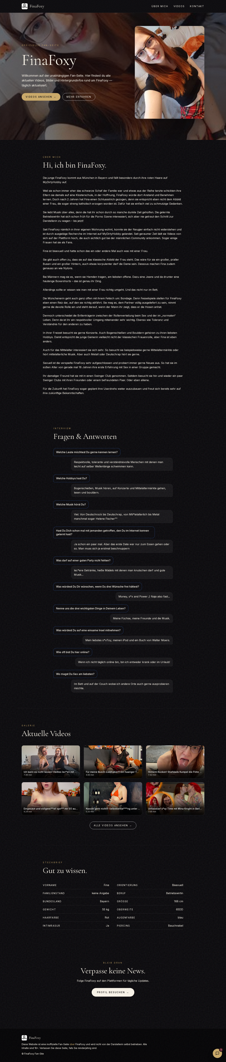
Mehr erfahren (79, 96)
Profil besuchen (113, 992)
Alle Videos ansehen (113, 825)
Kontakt (197, 6)
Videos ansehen (41, 96)
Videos (179, 6)
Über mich (160, 6)
